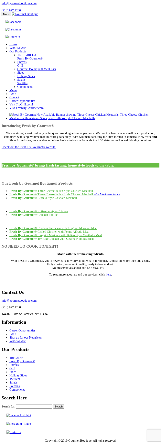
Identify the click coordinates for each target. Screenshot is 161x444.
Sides (20, 72)
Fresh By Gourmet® (30, 58)
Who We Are (17, 47)
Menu (6, 14)
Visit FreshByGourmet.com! (27, 108)
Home (13, 44)
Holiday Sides (26, 76)
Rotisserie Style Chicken (38, 211)
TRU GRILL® (26, 55)
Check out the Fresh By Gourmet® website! (29, 147)
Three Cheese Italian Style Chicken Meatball (51, 190)
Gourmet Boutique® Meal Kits (36, 69)
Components (25, 86)
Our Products (17, 51)
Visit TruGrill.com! (21, 104)
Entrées (22, 62)
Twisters (14, 379)
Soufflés (22, 83)
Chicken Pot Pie (33, 214)
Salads (21, 79)
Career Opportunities (22, 101)
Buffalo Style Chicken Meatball (43, 198)
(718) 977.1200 (11, 10)
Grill (20, 65)
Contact (14, 97)
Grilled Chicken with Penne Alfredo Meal (49, 231)
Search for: (8, 406)
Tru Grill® (16, 357)
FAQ (12, 93)
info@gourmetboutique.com (19, 3)
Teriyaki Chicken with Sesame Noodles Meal (51, 238)
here (108, 274)
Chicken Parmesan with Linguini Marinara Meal (53, 228)
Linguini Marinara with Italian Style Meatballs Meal (55, 235)
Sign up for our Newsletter (25, 337)
